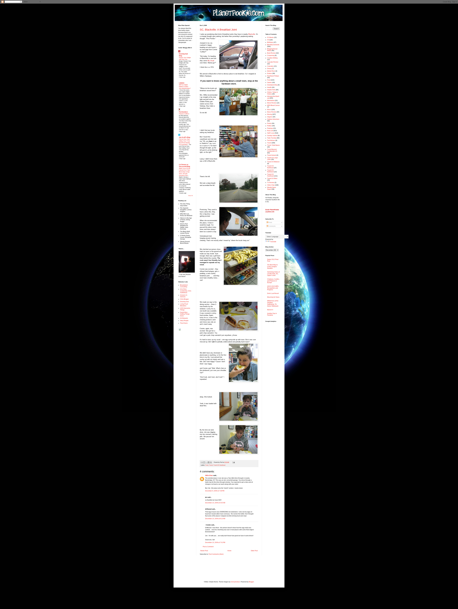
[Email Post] (233, 462)
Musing (269, 114)
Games (269, 82)
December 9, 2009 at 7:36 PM (214, 491)
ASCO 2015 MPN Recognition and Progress (272, 288)
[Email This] (202, 462)
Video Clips (271, 185)
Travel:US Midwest (273, 162)
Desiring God (184, 301)
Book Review (271, 53)
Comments (272, 226)
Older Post (254, 551)
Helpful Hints (271, 90)
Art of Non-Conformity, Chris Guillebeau (185, 290)
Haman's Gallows (184, 113)
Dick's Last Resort (273, 293)
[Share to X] (206, 462)
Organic (269, 117)
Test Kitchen (271, 140)
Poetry (269, 123)
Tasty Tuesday (271, 138)
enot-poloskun (235, 582)
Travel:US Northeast (270, 166)
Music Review (271, 112)
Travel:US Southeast (219, 465)
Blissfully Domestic (273, 45)
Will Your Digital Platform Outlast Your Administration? (185, 86)
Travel (211, 465)
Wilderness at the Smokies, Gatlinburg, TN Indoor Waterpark (272, 303)
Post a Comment (208, 546)
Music (269, 109)
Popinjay (270, 128)
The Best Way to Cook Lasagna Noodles (272, 266)
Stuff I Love (270, 133)
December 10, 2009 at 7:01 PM (215, 542)
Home (229, 551)
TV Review (270, 182)
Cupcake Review (272, 62)
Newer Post (204, 551)
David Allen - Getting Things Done (185, 314)
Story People (184, 320)
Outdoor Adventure (273, 119)
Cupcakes (270, 66)
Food (206, 465)
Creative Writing (272, 58)
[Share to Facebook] (208, 462)
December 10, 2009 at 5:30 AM (215, 503)
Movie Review (271, 103)
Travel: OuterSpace (273, 145)
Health (269, 87)
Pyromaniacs (183, 112)
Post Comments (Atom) (216, 554)
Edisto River (271, 71)
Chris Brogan (184, 299)
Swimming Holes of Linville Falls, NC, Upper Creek (273, 273)
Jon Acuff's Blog (184, 137)
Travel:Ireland (271, 155)
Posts (270, 222)
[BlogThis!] (204, 462)
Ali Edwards (184, 318)
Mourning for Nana (273, 297)
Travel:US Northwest (270, 171)
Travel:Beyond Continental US (272, 150)
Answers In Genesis (183, 296)
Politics (269, 126)
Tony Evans (184, 323)
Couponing (270, 55)
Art (268, 40)
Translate (273, 242)
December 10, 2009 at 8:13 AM (215, 518)
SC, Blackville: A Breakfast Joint (218, 29)
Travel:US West (272, 178)
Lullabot (181, 83)
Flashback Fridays (273, 76)
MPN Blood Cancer (273, 105)
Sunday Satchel (272, 135)
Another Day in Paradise (272, 314)
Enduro (269, 73)
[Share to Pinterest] (211, 462)
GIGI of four (209, 475)
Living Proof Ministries (184, 305)
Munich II (270, 310)
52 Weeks (270, 37)
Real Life (270, 131)
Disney (269, 68)
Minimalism (271, 100)
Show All (190, 195)
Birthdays (270, 42)
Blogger (251, 582)
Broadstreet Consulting (184, 286)
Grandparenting (272, 85)
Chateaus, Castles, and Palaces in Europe (273, 280)
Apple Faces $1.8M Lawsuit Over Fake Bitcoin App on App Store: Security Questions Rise (184, 172)
